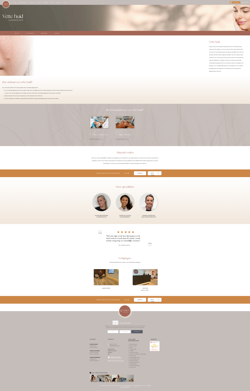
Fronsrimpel (132, 355)
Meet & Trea (132, 367)
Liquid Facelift (133, 349)
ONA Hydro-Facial (134, 352)
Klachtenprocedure (112, 350)
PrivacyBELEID (128, 385)
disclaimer (137, 385)
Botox (131, 347)
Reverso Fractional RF (135, 365)
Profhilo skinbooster (134, 359)
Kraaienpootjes (133, 363)
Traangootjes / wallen (134, 362)
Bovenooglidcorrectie (135, 357)
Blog (109, 353)
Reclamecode (111, 349)
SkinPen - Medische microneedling (138, 354)
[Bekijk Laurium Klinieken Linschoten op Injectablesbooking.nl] (155, 346)
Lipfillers (132, 350)
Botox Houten (133, 345)
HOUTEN (145, 288)
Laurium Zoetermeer (95, 357)
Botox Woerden (133, 344)
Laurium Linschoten (95, 350)
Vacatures (110, 352)
